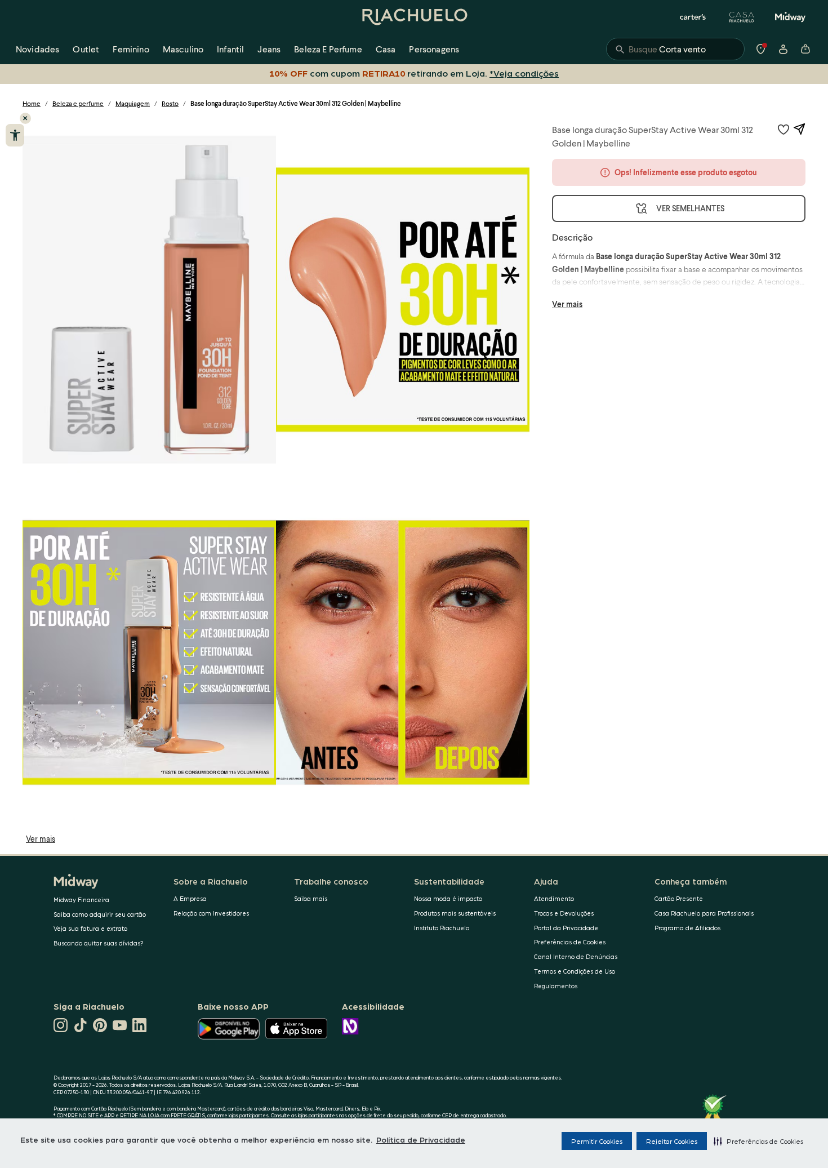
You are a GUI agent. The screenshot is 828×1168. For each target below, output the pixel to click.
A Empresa (190, 898)
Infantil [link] (230, 48)
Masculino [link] (183, 48)
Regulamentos (555, 986)
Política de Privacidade (420, 1139)
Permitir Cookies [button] (596, 1140)
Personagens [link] (434, 48)
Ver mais (40, 838)
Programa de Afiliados (687, 927)
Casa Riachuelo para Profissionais (704, 913)
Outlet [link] (86, 48)
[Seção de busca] (675, 49)
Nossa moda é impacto (448, 898)
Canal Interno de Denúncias (575, 956)
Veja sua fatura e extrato (90, 928)
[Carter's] (693, 17)
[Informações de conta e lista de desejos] (783, 49)
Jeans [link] (269, 48)
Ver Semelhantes (690, 208)
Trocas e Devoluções (564, 913)
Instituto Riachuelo (441, 927)
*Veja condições (524, 73)
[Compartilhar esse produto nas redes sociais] (799, 129)
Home (32, 103)
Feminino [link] (131, 48)
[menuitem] (37, 49)
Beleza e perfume (78, 103)
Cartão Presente (679, 898)
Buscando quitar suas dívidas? (99, 943)
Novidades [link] (37, 48)
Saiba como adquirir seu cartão (100, 914)
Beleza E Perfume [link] (328, 48)
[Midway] (790, 17)
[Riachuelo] (414, 17)
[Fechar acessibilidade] (25, 118)
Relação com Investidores (211, 913)
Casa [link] (386, 48)
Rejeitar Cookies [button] (671, 1140)
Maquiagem (132, 103)
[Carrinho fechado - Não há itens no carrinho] (805, 49)
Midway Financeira (81, 899)
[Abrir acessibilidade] (15, 135)
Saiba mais (310, 898)
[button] (758, 1141)
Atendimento (554, 898)
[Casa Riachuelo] (741, 17)
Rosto (170, 103)
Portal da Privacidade (566, 927)
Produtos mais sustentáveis (455, 913)
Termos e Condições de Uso (574, 971)
